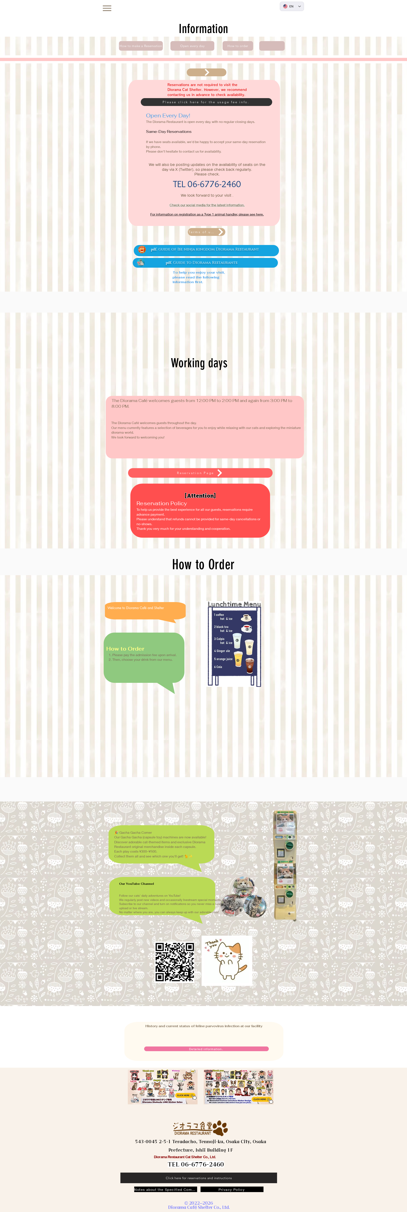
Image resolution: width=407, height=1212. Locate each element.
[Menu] (106, 8)
